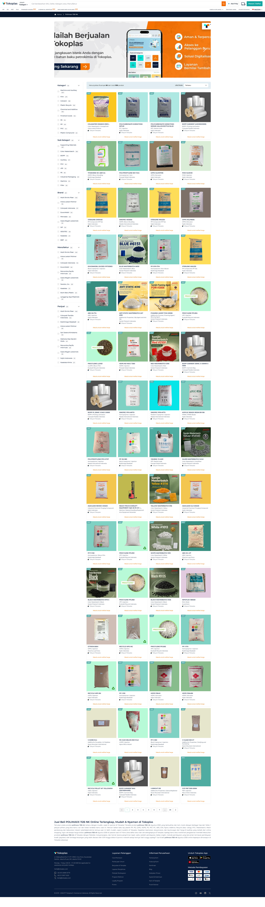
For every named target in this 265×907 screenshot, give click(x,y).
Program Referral (117, 877)
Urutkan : (179, 85)
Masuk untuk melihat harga (101, 137)
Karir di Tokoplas (154, 881)
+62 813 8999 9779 (63, 873)
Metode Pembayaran (119, 873)
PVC (17, 9)
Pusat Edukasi (244, 9)
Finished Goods (27, 9)
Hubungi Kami (153, 862)
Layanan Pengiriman (118, 869)
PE (8, 9)
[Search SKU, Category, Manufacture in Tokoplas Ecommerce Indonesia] (224, 3)
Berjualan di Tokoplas (119, 865)
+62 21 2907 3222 (63, 875)
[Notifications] (243, 4)
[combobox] (126, 3)
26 (170, 810)
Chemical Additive (45, 9)
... (164, 810)
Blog (150, 869)
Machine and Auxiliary (66, 9)
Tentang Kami (231, 9)
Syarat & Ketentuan (155, 877)
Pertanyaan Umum (118, 862)
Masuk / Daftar (254, 4)
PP (3, 9)
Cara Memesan (117, 858)
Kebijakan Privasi (154, 873)
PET (12, 9)
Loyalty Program (117, 881)
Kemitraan (152, 865)
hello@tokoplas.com (64, 878)
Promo (114, 884)
